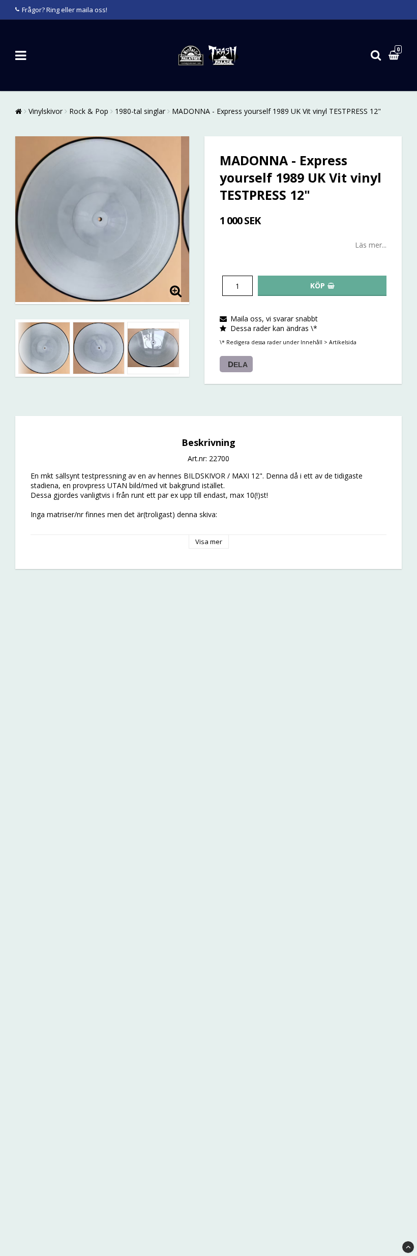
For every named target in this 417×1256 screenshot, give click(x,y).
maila (84, 9)
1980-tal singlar (140, 111)
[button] (395, 55)
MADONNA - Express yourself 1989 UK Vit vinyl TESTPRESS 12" (276, 111)
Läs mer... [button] (370, 245)
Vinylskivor (45, 111)
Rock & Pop (88, 111)
